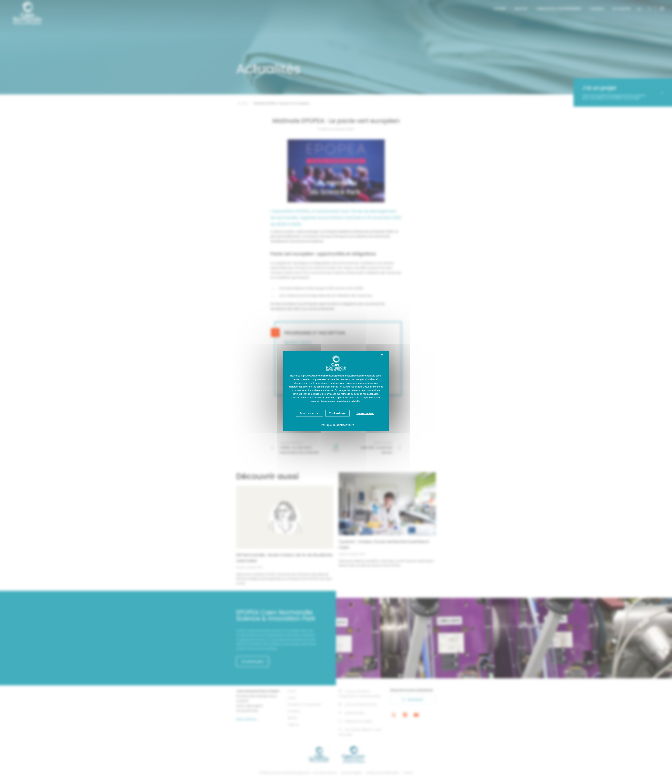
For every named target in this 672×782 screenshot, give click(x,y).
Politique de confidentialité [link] (337, 425)
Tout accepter (310, 413)
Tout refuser (337, 413)
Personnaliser (365, 413)
